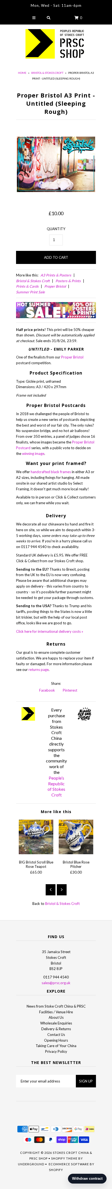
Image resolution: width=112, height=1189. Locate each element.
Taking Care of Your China (56, 1046)
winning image (33, 453)
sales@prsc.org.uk (56, 983)
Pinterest (69, 690)
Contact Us (56, 1034)
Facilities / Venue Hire (56, 1012)
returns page (39, 669)
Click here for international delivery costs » (49, 631)
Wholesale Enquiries (56, 1023)
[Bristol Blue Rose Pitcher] (76, 853)
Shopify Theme (64, 1158)
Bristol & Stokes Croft (47, 72)
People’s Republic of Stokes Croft (56, 786)
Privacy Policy (56, 1051)
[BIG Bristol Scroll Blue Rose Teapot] (36, 853)
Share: (56, 683)
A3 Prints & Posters (56, 275)
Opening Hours (56, 1040)
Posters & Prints (68, 281)
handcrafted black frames (51, 472)
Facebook (46, 690)
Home (22, 72)
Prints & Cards (27, 286)
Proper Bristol (55, 286)
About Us (56, 1017)
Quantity (56, 229)
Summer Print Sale (30, 292)
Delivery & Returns (56, 1029)
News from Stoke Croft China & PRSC (56, 1006)
